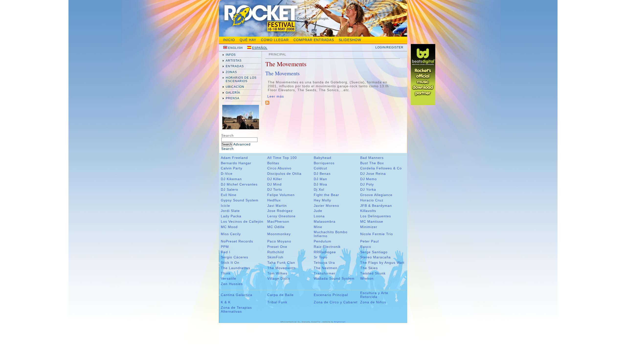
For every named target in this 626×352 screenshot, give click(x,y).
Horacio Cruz (371, 200)
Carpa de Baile (280, 295)
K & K (226, 302)
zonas (231, 72)
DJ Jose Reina (373, 174)
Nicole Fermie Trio (376, 234)
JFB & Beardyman (376, 206)
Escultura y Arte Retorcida (374, 295)
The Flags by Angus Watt (382, 262)
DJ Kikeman (231, 179)
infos (231, 54)
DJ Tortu (274, 189)
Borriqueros (324, 163)
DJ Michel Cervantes (239, 184)
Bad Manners (372, 158)
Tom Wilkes (277, 273)
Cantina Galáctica (236, 295)
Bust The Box (372, 163)
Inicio (229, 40)
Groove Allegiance (376, 195)
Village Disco (278, 278)
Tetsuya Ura (324, 262)
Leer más (275, 96)
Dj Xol (319, 189)
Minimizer (368, 227)
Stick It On (230, 262)
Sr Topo (320, 257)
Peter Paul (369, 241)
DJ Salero (229, 189)
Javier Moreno (326, 206)
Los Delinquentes (375, 216)
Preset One (277, 247)
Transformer (324, 273)
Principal (277, 54)
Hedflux (274, 200)
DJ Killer (274, 179)
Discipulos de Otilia (284, 174)
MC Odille (276, 227)
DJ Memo (368, 179)
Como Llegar (275, 40)
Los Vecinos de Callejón (242, 221)
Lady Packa (231, 216)
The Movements (282, 73)
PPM (225, 247)
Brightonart (340, 322)
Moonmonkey (279, 234)
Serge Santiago (374, 252)
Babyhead (322, 158)
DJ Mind (274, 184)
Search (227, 135)
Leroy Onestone (281, 216)
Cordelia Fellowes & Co (381, 168)
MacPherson (278, 221)
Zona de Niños (373, 302)
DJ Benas (322, 174)
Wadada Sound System (334, 278)
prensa (232, 98)
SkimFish (275, 257)
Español (260, 48)
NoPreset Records (237, 241)
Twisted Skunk (373, 273)
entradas (235, 66)
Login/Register (389, 47)
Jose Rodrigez (280, 211)
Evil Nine (228, 195)
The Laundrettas (235, 268)
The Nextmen (325, 268)
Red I (225, 252)
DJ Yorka (368, 189)
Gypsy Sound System (239, 200)
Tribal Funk (277, 302)
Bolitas (273, 163)
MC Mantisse (371, 221)
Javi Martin (277, 206)
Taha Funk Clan (281, 262)
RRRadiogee (325, 252)
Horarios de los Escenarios (241, 79)
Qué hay (248, 40)
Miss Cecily (231, 234)
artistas (234, 60)
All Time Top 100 (282, 158)
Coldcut (320, 168)
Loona (319, 216)
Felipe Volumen (281, 195)
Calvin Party (231, 168)
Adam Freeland (234, 158)
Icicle (225, 206)
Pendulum (322, 241)
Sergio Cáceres (234, 257)
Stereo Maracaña (375, 257)
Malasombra (324, 221)
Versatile (228, 278)
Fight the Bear (326, 195)
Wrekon (367, 278)
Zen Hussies (232, 284)
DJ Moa (320, 184)
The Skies (369, 268)
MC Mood (229, 227)
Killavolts (368, 211)
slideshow (350, 40)
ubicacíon (235, 86)
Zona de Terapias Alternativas (236, 309)
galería (233, 92)
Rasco (365, 247)
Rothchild (275, 252)
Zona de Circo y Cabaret (336, 302)
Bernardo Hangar (236, 163)
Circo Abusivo (279, 168)
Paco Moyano (279, 241)
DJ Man (320, 179)
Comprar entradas (313, 40)
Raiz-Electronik (327, 247)
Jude (318, 211)
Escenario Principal (331, 295)
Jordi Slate (230, 211)
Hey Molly (322, 200)
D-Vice (227, 174)
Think (226, 273)
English (235, 48)
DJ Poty (367, 184)
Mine (318, 227)
